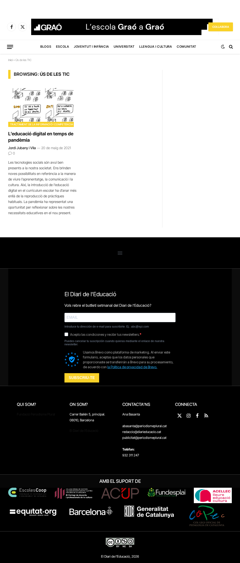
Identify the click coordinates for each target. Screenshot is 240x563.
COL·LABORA (220, 27)
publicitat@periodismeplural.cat (144, 438)
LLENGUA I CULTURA (155, 46)
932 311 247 (130, 455)
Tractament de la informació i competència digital (46, 124)
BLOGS (45, 46)
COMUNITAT (186, 46)
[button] (120, 253)
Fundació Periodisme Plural (36, 414)
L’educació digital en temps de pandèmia (40, 137)
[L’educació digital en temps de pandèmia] (42, 107)
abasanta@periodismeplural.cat (144, 426)
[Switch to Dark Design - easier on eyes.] (223, 47)
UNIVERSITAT (124, 46)
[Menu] (10, 47)
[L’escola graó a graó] (125, 27)
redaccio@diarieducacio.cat (141, 432)
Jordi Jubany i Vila (22, 148)
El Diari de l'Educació (84, 431)
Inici (10, 60)
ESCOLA (62, 46)
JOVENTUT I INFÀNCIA (91, 46)
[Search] (230, 47)
